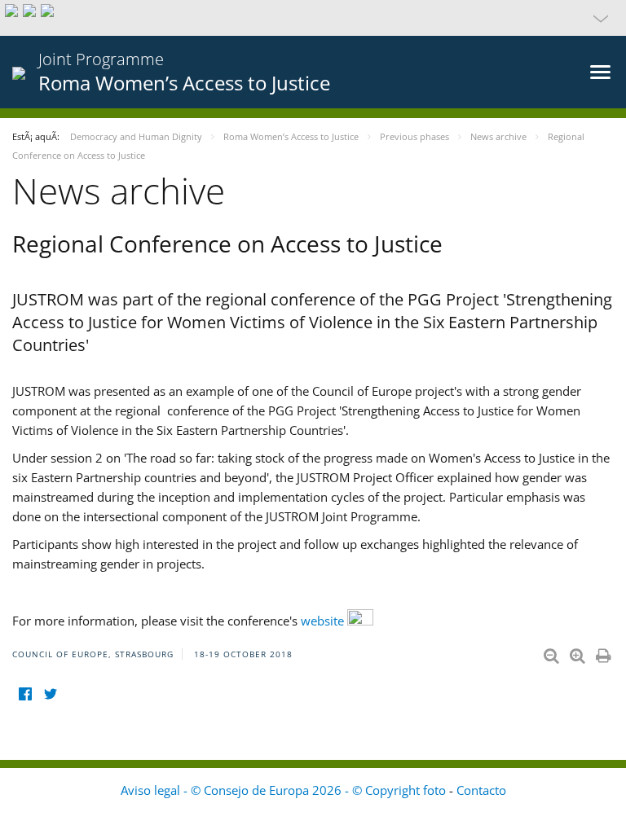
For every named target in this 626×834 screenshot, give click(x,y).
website (324, 620)
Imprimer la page (605, 652)
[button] (313, 18)
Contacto (481, 790)
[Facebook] (24, 694)
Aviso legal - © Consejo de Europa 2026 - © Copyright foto (285, 790)
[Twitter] (50, 694)
